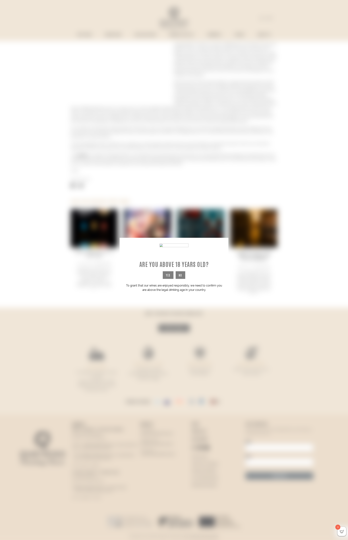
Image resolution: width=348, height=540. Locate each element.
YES (168, 275)
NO (180, 275)
